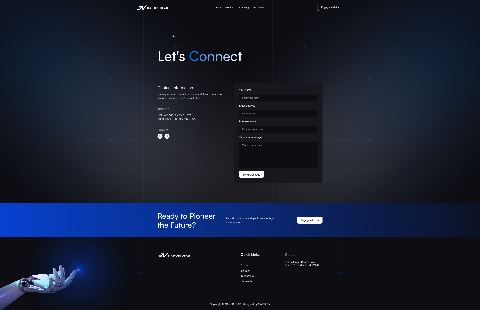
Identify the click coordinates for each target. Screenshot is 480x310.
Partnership (259, 7)
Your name (245, 89)
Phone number (247, 121)
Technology (243, 7)
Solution (229, 7)
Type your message (250, 137)
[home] (152, 7)
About (218, 7)
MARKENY (264, 304)
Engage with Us (310, 220)
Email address (247, 105)
